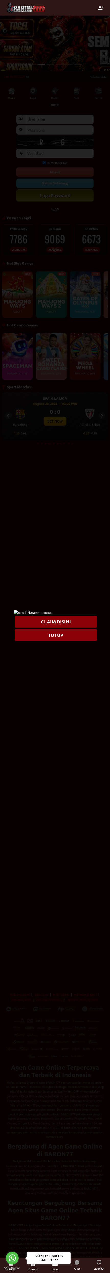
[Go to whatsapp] (12, 1258)
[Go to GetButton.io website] (12, 1267)
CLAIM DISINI (56, 622)
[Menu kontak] (100, 8)
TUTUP (55, 635)
